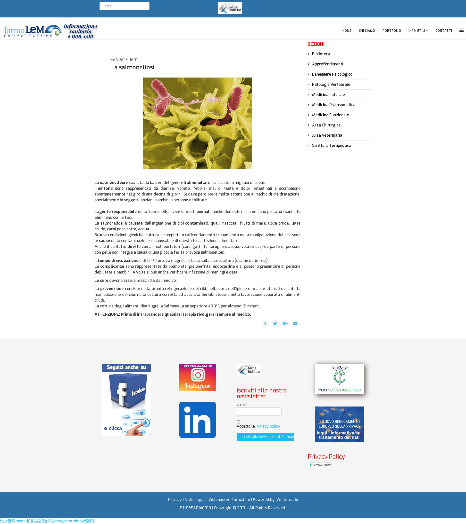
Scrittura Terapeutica (331, 145)
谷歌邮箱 (46, 521)
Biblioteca (320, 53)
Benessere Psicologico (331, 74)
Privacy (175, 499)
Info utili (416, 31)
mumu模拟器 (27, 521)
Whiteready (287, 499)
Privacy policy (268, 426)
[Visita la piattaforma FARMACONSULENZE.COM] (339, 379)
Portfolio (392, 31)
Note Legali (195, 499)
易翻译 (89, 521)
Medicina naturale (328, 94)
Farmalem (241, 499)
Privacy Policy (322, 465)
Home (347, 31)
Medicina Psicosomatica (333, 104)
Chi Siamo (367, 31)
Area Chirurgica (326, 125)
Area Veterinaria (326, 135)
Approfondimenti (327, 64)
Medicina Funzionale (330, 114)
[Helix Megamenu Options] (461, 30)
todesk (77, 521)
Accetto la (258, 426)
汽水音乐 (8, 521)
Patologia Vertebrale (330, 84)
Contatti (444, 31)
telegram (62, 521)
